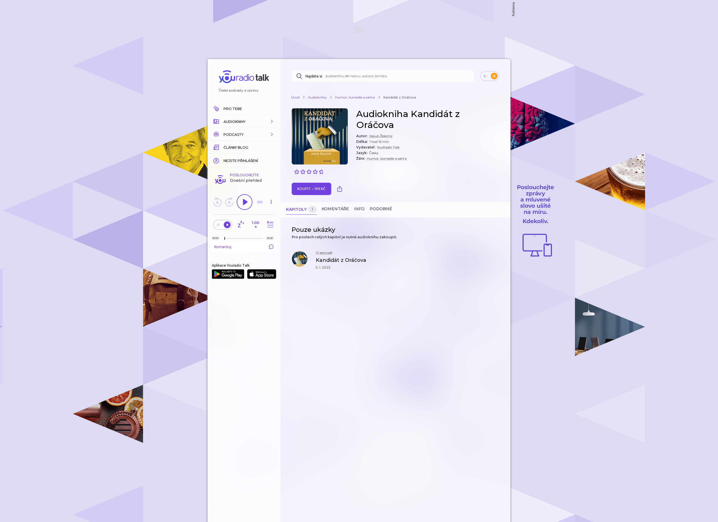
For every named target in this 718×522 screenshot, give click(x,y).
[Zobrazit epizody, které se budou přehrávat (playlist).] (269, 224)
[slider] (224, 238)
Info (359, 208)
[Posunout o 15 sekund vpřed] (229, 202)
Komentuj (222, 247)
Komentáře (335, 208)
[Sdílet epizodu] (499, 263)
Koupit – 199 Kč (311, 189)
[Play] (244, 202)
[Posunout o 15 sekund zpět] (217, 202)
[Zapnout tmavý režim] (489, 76)
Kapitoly (299, 209)
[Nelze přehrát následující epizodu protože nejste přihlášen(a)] (260, 202)
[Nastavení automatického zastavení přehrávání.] (240, 224)
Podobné (381, 208)
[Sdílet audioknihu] (341, 189)
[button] (244, 121)
